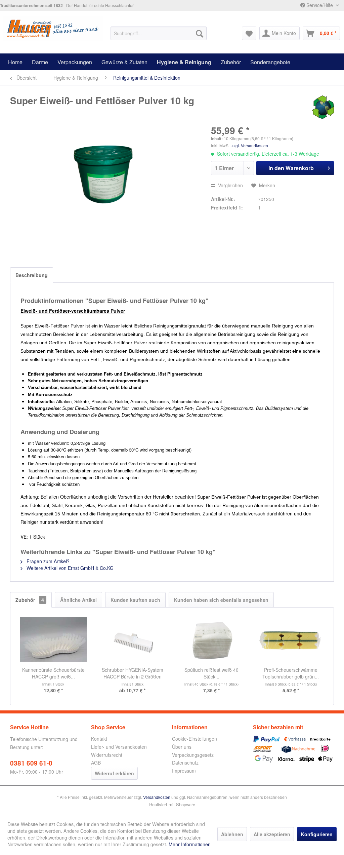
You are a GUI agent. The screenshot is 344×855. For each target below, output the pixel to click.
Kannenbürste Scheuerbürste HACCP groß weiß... (53, 673)
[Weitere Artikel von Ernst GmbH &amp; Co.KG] (323, 107)
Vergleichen (230, 185)
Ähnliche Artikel (78, 599)
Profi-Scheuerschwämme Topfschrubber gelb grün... (290, 673)
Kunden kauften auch (135, 599)
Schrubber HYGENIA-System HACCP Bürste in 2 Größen (132, 673)
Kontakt (99, 738)
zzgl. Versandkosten (249, 145)
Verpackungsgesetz (193, 754)
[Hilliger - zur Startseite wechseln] (53, 29)
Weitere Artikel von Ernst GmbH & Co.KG (69, 568)
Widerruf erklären (114, 773)
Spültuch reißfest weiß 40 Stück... (211, 673)
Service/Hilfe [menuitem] (319, 5)
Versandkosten (156, 797)
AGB (96, 762)
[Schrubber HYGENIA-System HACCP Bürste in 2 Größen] (132, 639)
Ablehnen (232, 834)
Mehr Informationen (190, 844)
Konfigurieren (317, 834)
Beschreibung (31, 275)
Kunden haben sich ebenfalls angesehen (221, 599)
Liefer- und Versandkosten (119, 746)
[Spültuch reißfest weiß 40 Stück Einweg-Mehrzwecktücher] (211, 639)
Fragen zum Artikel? (47, 561)
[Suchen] (199, 33)
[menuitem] (159, 33)
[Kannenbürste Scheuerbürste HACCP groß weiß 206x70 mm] (53, 639)
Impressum (184, 770)
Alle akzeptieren (272, 834)
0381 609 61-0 (31, 763)
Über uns (181, 746)
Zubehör (29, 599)
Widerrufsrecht (106, 754)
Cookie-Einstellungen (194, 738)
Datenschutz (185, 762)
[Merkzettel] (249, 33)
